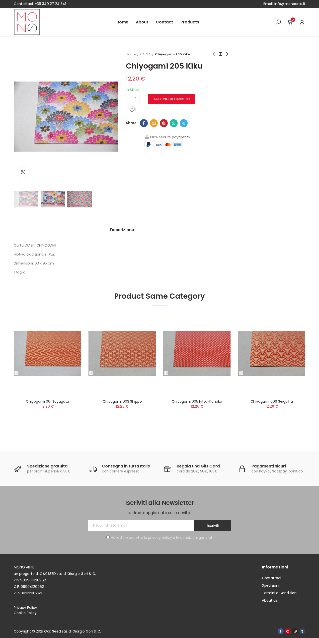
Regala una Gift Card (198, 466)
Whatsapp (174, 123)
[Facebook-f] (281, 631)
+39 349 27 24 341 (50, 3)
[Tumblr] (302, 631)
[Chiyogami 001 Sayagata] (47, 353)
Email (154, 123)
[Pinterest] (288, 631)
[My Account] (302, 22)
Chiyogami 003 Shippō (122, 401)
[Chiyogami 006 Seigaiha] (271, 353)
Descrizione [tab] (122, 230)
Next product (227, 54)
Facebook (144, 123)
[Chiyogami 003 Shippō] (122, 353)
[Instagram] (295, 631)
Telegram (184, 123)
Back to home (220, 54)
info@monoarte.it (289, 3)
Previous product (214, 54)
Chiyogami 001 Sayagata (47, 401)
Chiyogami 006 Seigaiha (271, 401)
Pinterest (164, 123)
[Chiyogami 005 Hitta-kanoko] (197, 353)
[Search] (278, 22)
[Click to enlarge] (23, 172)
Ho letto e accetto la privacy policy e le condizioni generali (162, 537)
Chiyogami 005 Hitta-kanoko (197, 401)
